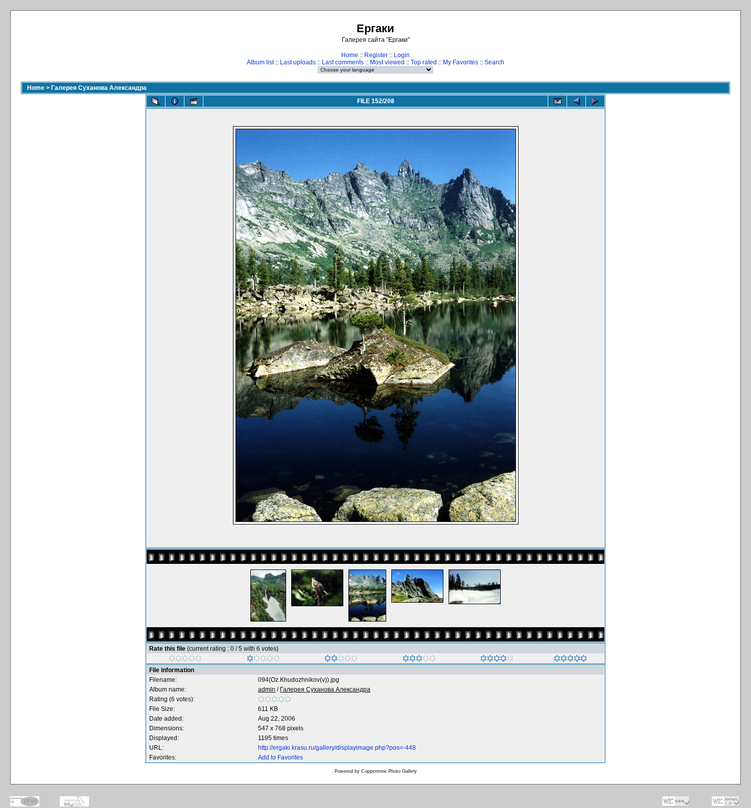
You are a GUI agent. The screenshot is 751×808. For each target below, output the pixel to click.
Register (376, 55)
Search (494, 62)
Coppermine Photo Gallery (389, 771)
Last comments (343, 62)
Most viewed (387, 62)
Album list (260, 62)
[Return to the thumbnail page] (156, 101)
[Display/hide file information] (175, 101)
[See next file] (595, 101)
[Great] (570, 659)
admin (266, 689)
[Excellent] (496, 659)
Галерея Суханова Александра (99, 87)
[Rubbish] (185, 659)
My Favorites (460, 62)
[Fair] (341, 659)
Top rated (424, 62)
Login (402, 55)
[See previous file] (576, 101)
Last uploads (298, 62)
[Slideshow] (193, 101)
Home (349, 55)
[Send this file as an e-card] (557, 101)
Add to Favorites (280, 757)
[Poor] (263, 659)
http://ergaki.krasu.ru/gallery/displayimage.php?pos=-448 (337, 747)
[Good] (419, 659)
